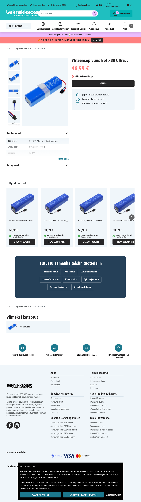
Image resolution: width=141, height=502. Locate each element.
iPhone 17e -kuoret (97, 413)
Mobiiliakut (69, 271)
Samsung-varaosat (97, 426)
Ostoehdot (55, 377)
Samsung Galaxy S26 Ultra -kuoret (64, 430)
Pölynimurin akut (21, 48)
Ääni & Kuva (94, 29)
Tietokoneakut (51, 271)
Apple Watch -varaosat (99, 437)
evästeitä (84, 471)
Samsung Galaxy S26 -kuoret (62, 423)
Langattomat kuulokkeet (60, 409)
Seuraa (103, 83)
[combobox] (68, 13)
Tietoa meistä (95, 377)
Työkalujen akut (91, 279)
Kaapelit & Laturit (78, 29)
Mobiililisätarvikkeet (60, 29)
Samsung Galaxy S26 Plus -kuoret (64, 426)
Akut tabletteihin (89, 271)
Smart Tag (54, 413)
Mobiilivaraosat (43, 29)
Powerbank (109, 29)
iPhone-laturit (56, 398)
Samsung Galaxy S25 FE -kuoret (63, 437)
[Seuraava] (131, 26)
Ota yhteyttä (55, 385)
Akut (8, 48)
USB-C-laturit (55, 405)
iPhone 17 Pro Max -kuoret (100, 409)
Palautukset (55, 381)
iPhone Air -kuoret (97, 402)
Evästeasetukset (113, 494)
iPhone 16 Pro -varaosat (99, 433)
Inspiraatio (94, 388)
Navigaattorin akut (58, 287)
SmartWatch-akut (50, 279)
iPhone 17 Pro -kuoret (98, 405)
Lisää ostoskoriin (22, 242)
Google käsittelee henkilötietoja (45, 477)
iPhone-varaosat (96, 423)
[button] (37, 133)
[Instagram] (17, 424)
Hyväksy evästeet (40, 494)
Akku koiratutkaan (82, 287)
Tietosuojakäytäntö (97, 381)
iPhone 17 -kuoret (97, 398)
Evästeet (93, 385)
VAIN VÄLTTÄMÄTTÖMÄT (83, 494)
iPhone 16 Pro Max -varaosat (101, 430)
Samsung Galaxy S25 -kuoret (62, 433)
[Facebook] (9, 424)
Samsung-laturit (57, 402)
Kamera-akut (71, 279)
